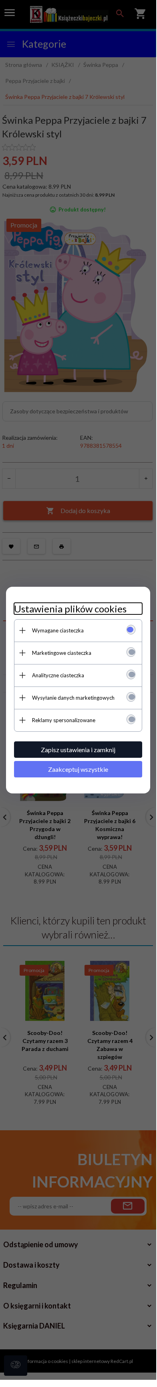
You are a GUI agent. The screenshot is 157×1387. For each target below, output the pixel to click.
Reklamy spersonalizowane (63, 720)
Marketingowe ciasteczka (61, 653)
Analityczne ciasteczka (58, 675)
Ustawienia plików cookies (70, 608)
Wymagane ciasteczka (58, 630)
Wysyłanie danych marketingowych (73, 698)
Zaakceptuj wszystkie (78, 769)
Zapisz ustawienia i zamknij (78, 749)
